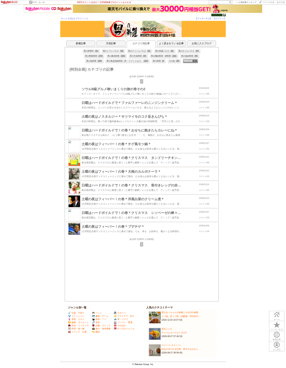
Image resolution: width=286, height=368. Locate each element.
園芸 (97, 332)
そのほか (121, 325)
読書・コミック (103, 325)
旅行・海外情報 (103, 328)
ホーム (64, 18)
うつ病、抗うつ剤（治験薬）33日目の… (181, 316)
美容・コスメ (78, 319)
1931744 (217, 15)
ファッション (78, 316)
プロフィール (81, 18)
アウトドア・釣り (126, 316)
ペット (98, 313)
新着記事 (277, 339)
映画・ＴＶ (100, 319)
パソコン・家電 (124, 322)
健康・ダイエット (80, 322)
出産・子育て (78, 313)
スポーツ (121, 313)
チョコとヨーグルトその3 (174, 332)
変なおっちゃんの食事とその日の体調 (180, 312)
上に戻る (277, 349)
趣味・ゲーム (101, 316)
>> (246, 2)
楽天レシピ (167, 329)
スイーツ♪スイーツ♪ (171, 345)
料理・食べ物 (39, 2)
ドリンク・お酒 (79, 332)
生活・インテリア (80, 325)
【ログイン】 (219, 18)
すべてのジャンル (126, 328)
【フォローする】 (203, 18)
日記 (71, 18)
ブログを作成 (268, 2)
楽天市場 (281, 2)
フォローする (277, 329)
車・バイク (122, 319)
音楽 (97, 322)
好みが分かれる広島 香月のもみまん (180, 349)
